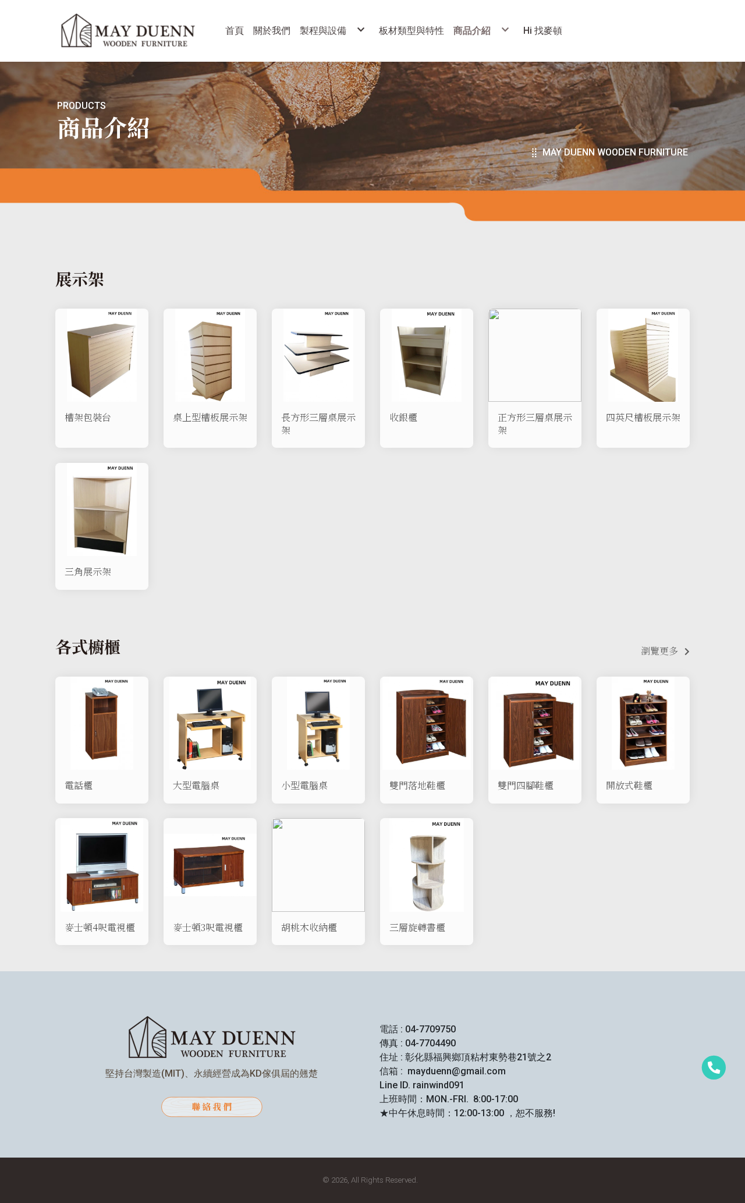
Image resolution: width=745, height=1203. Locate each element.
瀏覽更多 (659, 651)
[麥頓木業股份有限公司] (127, 31)
